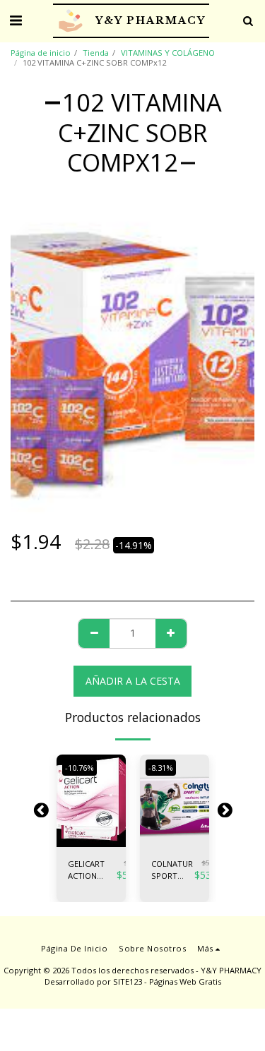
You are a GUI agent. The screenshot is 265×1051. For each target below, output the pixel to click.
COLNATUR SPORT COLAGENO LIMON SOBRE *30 (172, 870)
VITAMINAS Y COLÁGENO (168, 52)
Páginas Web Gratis (185, 981)
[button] (16, 20)
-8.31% (160, 767)
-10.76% (79, 767)
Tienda (96, 52)
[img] (91, 801)
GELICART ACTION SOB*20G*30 (92, 870)
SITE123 (127, 981)
